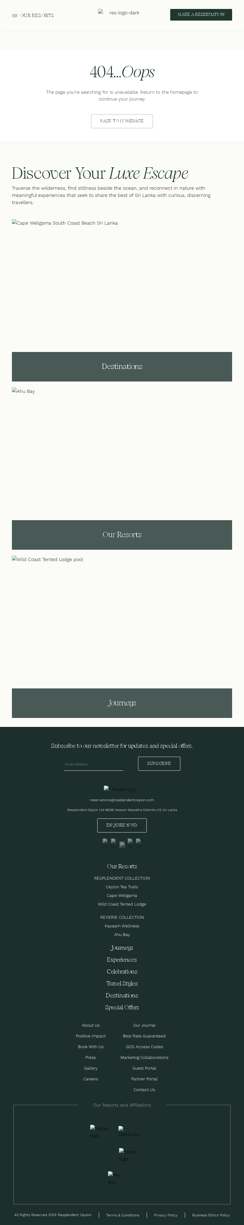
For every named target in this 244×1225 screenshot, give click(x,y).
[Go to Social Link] (105, 844)
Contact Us (144, 1090)
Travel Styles (122, 984)
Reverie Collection (122, 917)
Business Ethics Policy (211, 1215)
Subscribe (159, 763)
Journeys (122, 948)
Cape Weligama (122, 895)
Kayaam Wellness (122, 926)
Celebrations (122, 972)
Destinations (122, 996)
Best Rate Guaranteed (144, 1036)
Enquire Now (122, 825)
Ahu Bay (122, 934)
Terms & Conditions (122, 1215)
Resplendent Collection (122, 878)
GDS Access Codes (144, 1047)
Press (90, 1057)
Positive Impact (91, 1036)
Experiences (122, 960)
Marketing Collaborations (144, 1057)
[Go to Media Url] (129, 1155)
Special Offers (122, 1008)
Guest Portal (144, 1068)
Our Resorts (37, 15)
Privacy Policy (165, 1215)
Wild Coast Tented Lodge (122, 904)
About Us (91, 1025)
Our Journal (144, 1025)
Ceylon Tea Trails (122, 887)
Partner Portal (144, 1079)
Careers (90, 1079)
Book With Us (91, 1047)
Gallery (91, 1068)
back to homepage (121, 121)
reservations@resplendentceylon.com (122, 799)
